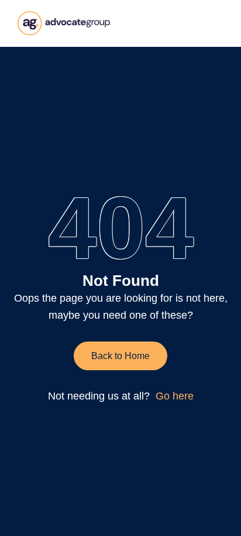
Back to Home (120, 356)
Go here (175, 396)
